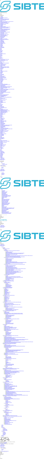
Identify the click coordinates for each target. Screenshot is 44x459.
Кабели (5, 325)
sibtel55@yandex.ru (3, 165)
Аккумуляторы (7, 390)
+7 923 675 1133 (2, 225)
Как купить (4, 428)
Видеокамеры (7, 413)
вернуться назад (2, 442)
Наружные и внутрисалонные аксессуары (11, 265)
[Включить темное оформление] (1, 176)
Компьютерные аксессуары (7, 370)
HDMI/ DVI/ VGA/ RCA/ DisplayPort (10, 308)
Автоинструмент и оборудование (10, 258)
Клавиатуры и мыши (8, 375)
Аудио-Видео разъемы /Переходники (8, 303)
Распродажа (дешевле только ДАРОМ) (8, 417)
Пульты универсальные (8, 359)
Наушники (7, 400)
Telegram (3, 167)
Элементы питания (6, 383)
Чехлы (6, 409)
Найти (1, 452)
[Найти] (0, 13)
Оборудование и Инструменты (8, 336)
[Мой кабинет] (0, 228)
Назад (4, 247)
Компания (4, 432)
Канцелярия (7, 348)
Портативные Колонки (7, 296)
